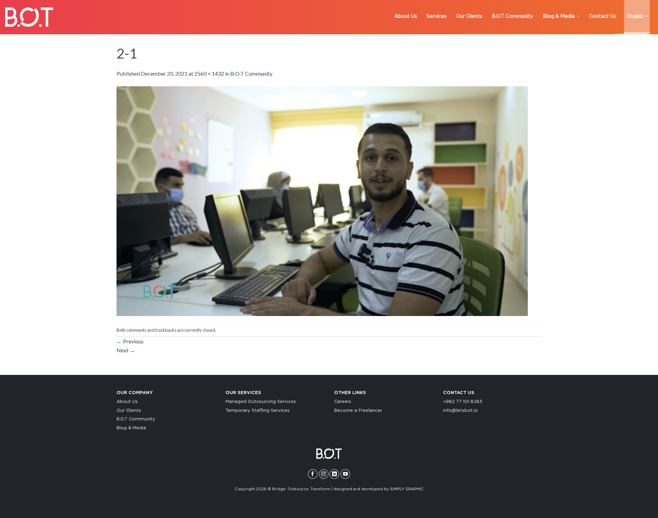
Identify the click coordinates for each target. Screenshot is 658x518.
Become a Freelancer (358, 410)
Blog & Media (131, 428)
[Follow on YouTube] (345, 474)
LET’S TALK (630, 40)
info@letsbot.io (460, 410)
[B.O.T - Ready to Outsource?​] (29, 17)
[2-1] (322, 200)
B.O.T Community (251, 73)
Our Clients (129, 410)
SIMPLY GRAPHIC (407, 489)
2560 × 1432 (209, 73)
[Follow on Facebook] (313, 474)
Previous (130, 341)
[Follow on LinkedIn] (334, 474)
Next (126, 350)
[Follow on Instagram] (324, 474)
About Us (127, 402)
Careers (342, 402)
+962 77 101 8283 (462, 402)
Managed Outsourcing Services (261, 402)
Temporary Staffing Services (258, 410)
